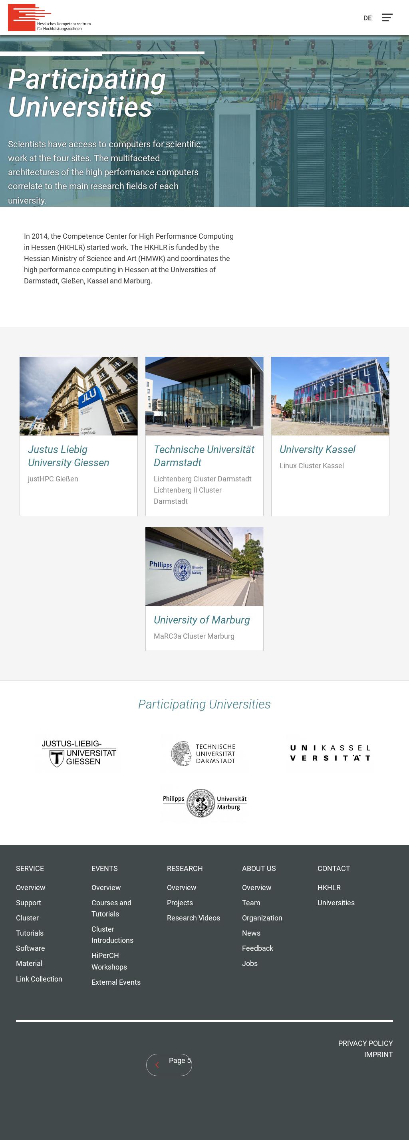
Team (251, 903)
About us (259, 869)
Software (30, 948)
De (368, 18)
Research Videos (193, 918)
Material (29, 964)
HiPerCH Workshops (109, 961)
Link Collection (39, 979)
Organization (262, 918)
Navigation (385, 19)
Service (30, 869)
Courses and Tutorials (111, 908)
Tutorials (30, 933)
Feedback (257, 948)
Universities (336, 903)
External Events (116, 982)
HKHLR (329, 888)
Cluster (27, 918)
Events (104, 869)
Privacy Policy (365, 1043)
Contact (334, 869)
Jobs (250, 964)
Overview (31, 888)
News (251, 933)
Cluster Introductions (112, 934)
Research (185, 869)
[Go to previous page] (157, 1065)
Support (28, 903)
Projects (180, 903)
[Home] (52, 18)
